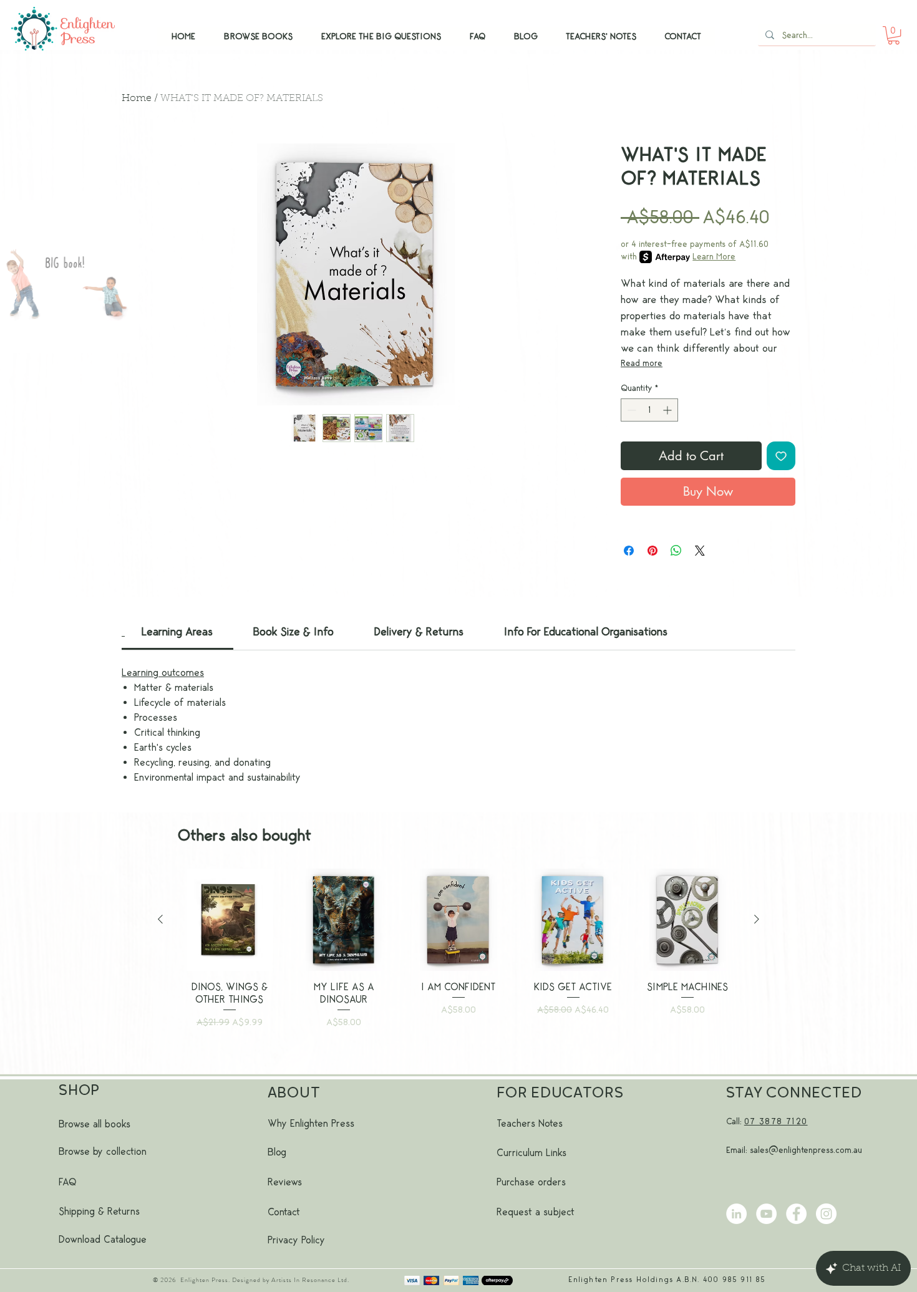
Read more (641, 363)
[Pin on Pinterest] (652, 550)
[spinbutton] (649, 410)
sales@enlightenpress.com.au (806, 1150)
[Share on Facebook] (628, 550)
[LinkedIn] (736, 1213)
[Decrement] (630, 410)
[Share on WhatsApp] (676, 550)
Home (137, 99)
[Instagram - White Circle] (826, 1213)
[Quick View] (229, 920)
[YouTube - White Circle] (766, 1213)
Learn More (713, 256)
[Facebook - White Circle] (796, 1213)
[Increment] (668, 410)
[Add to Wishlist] (781, 455)
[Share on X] (699, 550)
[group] (458, 965)
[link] (177, 632)
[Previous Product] (160, 919)
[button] (894, 35)
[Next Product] (756, 919)
